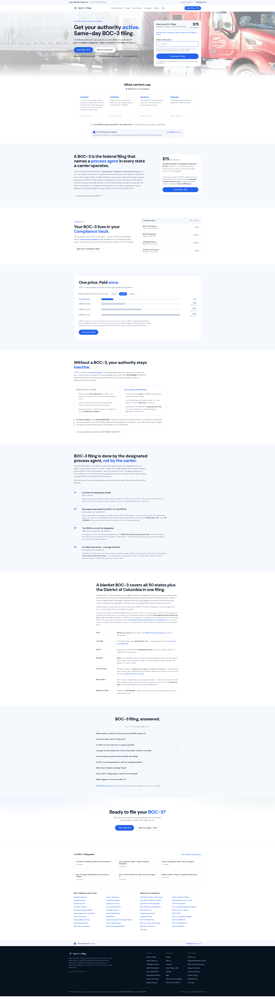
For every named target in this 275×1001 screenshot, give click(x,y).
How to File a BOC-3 (173, 983)
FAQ (163, 8)
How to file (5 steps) (113, 923)
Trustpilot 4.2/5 (131, 56)
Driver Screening (153, 979)
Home (168, 957)
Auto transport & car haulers (84, 913)
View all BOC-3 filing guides (191, 854)
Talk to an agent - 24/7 (147, 828)
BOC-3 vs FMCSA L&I (179, 923)
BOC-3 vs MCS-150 (147, 920)
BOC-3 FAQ (176, 913)
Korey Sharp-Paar (138, 726)
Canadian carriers (112, 910)
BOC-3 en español (178, 904)
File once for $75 (88, 332)
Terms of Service (194, 972)
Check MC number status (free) (151, 897)
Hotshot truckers (80, 907)
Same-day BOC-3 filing (180, 897)
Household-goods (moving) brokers (119, 920)
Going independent (113, 913)
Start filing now (124, 828)
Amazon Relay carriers (82, 920)
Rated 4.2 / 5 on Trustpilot (138, 89)
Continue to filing (177, 56)
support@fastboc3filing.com (78, 2)
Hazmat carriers (80, 904)
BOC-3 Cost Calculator (196, 964)
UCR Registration (153, 964)
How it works (137, 8)
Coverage (147, 8)
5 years (123, 294)
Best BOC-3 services (147, 926)
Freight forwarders (113, 900)
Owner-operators (112, 897)
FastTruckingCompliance (126, 992)
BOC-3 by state (145, 910)
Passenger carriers (113, 904)
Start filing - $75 (193, 8)
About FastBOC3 (178, 926)
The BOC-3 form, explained (149, 904)
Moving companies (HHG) (83, 910)
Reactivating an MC (81, 923)
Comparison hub (146, 916)
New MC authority (80, 897)
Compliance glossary (147, 913)
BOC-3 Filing (151, 957)
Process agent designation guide (184, 907)
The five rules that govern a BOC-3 (88, 196)
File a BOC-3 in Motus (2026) (150, 900)
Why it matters (116, 8)
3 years (114, 294)
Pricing (127, 8)
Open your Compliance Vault (88, 249)
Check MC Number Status (197, 961)
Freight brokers (79, 900)
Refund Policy (193, 979)
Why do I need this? (105, 50)
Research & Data (194, 968)
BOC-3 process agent (82, 926)
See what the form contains (133, 674)
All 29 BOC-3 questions (104, 786)
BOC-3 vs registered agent (182, 916)
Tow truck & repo (80, 916)
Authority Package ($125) (115, 926)
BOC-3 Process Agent (174, 979)
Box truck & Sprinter (113, 907)
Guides (156, 8)
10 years (132, 294)
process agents (96, 372)
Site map (143, 929)
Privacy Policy (193, 975)
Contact (169, 964)
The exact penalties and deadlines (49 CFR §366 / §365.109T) (98, 432)
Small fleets (110, 916)
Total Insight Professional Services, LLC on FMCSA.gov (147, 620)
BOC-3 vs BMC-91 (178, 920)
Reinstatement (152, 983)
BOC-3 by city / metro (180, 910)
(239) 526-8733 (201, 2)
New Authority (152, 961)
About (168, 961)
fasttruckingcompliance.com (91, 239)
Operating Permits (153, 975)
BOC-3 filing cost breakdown (150, 907)
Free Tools (191, 957)
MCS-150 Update (153, 968)
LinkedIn (143, 992)
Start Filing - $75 (172, 968)
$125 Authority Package (154, 633)
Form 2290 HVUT (153, 972)
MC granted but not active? (182, 900)
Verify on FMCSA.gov (184, 184)
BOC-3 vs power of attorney (150, 923)
